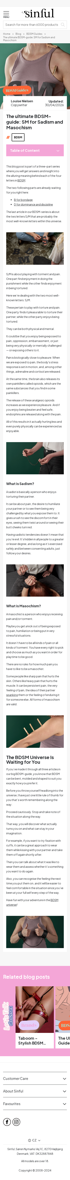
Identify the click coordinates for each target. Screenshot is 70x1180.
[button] (6, 14)
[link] (6, 33)
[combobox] (32, 25)
